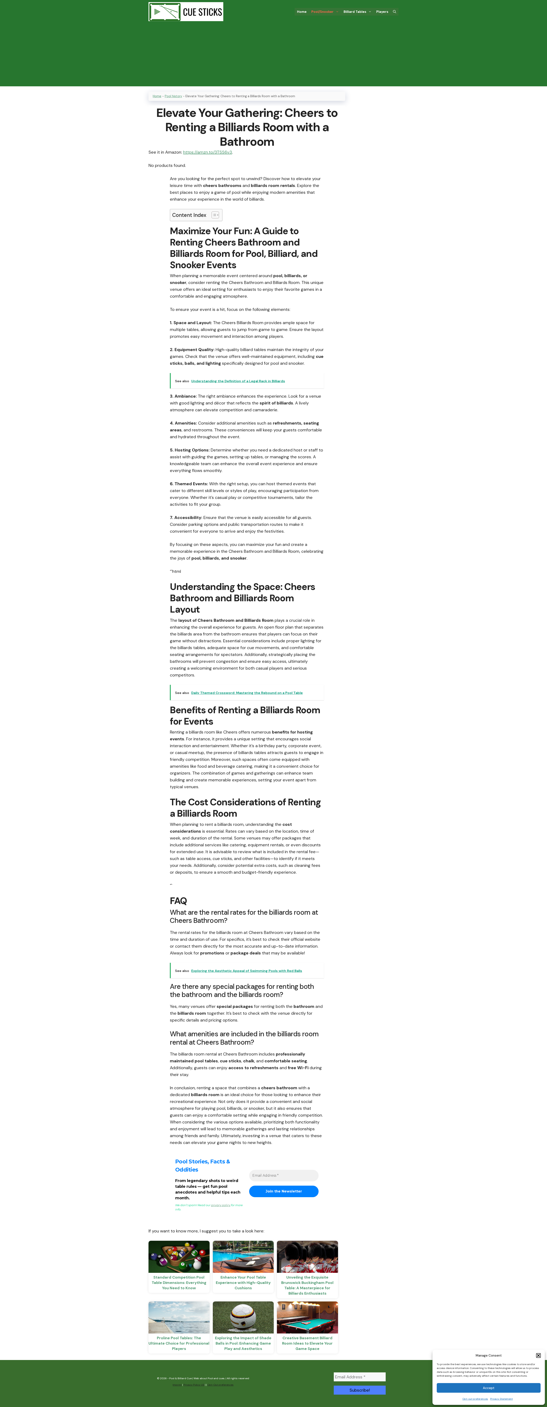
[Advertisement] (273, 56)
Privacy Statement (501, 1399)
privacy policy (220, 1205)
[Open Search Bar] (394, 12)
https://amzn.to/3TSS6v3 (207, 152)
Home (302, 12)
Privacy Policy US (194, 1384)
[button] (538, 1355)
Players (382, 12)
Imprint (177, 1384)
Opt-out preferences (475, 1399)
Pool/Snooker (322, 12)
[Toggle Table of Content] (213, 215)
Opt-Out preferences (220, 1384)
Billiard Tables (355, 12)
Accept (488, 1388)
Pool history (173, 96)
